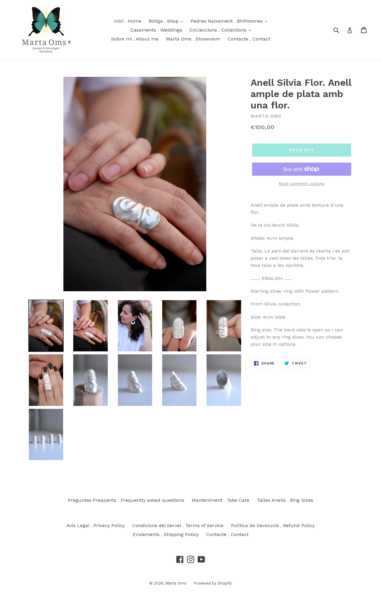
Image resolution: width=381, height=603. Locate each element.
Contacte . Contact (249, 39)
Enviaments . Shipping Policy (166, 534)
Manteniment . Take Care (220, 500)
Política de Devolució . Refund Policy (273, 525)
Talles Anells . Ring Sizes (285, 500)
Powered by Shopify (213, 583)
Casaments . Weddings (156, 30)
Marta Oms (175, 583)
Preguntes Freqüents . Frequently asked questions (126, 500)
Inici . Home (127, 21)
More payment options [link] (301, 183)
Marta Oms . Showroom (193, 39)
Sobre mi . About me (135, 39)
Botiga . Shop (164, 21)
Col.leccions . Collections (219, 30)
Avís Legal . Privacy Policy (95, 525)
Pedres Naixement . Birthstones (227, 21)
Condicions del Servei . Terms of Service (178, 525)
